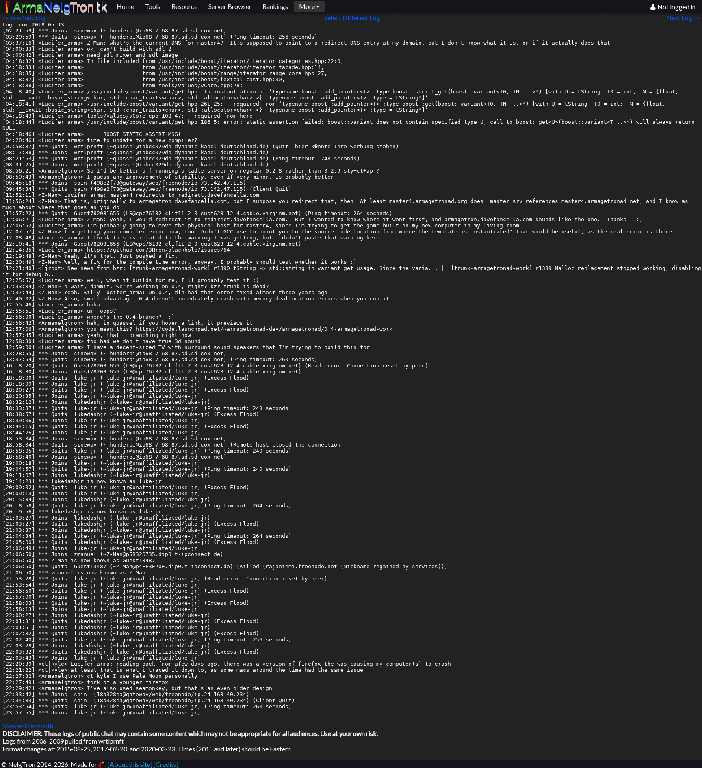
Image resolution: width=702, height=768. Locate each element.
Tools (152, 6)
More (307, 6)
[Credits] (166, 764)
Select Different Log (352, 18)
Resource (184, 6)
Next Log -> (684, 18)
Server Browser (229, 6)
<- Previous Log (24, 18)
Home (125, 6)
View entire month (27, 725)
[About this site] (130, 764)
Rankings (275, 6)
